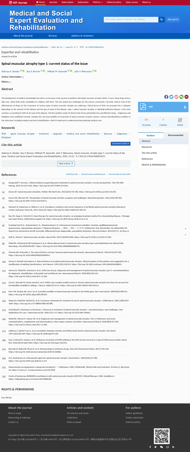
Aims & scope (14, 413)
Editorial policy (114, 2)
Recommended (175, 135)
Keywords (147, 147)
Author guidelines (134, 413)
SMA (3, 134)
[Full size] (186, 235)
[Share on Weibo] (176, 97)
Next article (65, 163)
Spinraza (108, 134)
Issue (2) (69, 47)
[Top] (186, 229)
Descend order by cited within (119, 174)
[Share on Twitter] (171, 97)
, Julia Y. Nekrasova (82, 71)
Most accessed (74, 422)
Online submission (134, 418)
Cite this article (149, 153)
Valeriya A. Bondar (10, 71)
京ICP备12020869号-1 (27, 439)
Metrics (97, 2)
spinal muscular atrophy (22, 134)
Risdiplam (6, 137)
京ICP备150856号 (48, 439)
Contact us (13, 422)
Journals (53, 2)
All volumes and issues (77, 413)
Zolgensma (122, 134)
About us (146, 2)
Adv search (173, 19)
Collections (72, 418)
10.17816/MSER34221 (94, 47)
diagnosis (57, 134)
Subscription (67, 2)
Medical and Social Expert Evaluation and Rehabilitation (24, 47)
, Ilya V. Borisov (33, 71)
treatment (44, 134)
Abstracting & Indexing (19, 418)
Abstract (146, 141)
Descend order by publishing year (93, 174)
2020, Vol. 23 (56, 47)
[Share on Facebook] (166, 97)
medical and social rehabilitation (82, 134)
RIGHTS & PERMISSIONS (154, 165)
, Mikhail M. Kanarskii (57, 71)
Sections (151, 136)
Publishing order (72, 174)
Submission (83, 2)
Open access (132, 2)
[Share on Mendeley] (186, 97)
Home (41, 2)
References (147, 159)
